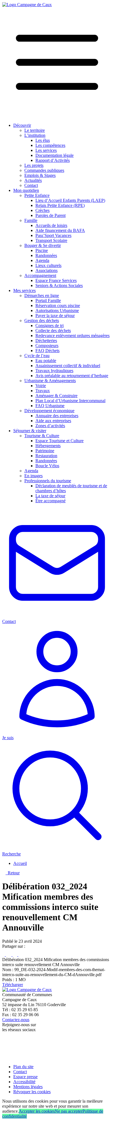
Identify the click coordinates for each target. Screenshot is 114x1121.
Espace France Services (56, 280)
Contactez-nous (15, 1019)
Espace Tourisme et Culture (59, 440)
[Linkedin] (15, 954)
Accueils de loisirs (51, 225)
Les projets (33, 165)
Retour (13, 872)
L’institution (34, 135)
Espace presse (25, 1076)
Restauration (46, 455)
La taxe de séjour (50, 495)
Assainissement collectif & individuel (67, 365)
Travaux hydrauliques (54, 370)
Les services (46, 150)
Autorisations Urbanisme (57, 310)
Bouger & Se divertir (42, 245)
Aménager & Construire (56, 395)
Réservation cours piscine (57, 305)
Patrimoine (44, 450)
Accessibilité (24, 1081)
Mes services (24, 290)
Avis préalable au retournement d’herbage (71, 375)
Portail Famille (48, 300)
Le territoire (34, 130)
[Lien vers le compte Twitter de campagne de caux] (5, 1044)
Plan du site (23, 1066)
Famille (30, 220)
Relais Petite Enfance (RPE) (60, 205)
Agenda (42, 260)
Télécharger (12, 984)
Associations (46, 270)
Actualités (33, 180)
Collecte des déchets (53, 330)
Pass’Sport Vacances (53, 235)
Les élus (42, 140)
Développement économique (49, 410)
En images (33, 475)
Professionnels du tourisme (47, 480)
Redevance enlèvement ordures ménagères (72, 335)
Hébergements (48, 445)
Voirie (40, 385)
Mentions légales (28, 1086)
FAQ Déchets (47, 350)
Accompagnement (40, 275)
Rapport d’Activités (52, 160)
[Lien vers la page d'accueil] (27, 4)
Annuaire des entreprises (56, 415)
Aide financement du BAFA (60, 230)
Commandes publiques (44, 170)
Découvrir (22, 125)
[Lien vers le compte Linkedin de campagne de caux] (4, 1057)
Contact (31, 185)
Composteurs (46, 345)
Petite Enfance (37, 195)
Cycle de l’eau (37, 355)
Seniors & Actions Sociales (59, 285)
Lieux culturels (48, 265)
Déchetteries (46, 340)
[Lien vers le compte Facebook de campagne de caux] (3, 1039)
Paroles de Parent (50, 215)
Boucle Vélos (47, 465)
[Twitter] (9, 954)
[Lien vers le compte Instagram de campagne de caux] (5, 1051)
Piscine (41, 250)
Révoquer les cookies (32, 1091)
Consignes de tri (49, 325)
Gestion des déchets (41, 320)
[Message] (23, 954)
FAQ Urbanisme (49, 405)
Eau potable (45, 360)
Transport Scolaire (51, 240)
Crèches (42, 210)
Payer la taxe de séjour (55, 315)
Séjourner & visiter (29, 430)
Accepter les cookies (37, 1111)
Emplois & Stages (40, 175)
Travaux (42, 390)
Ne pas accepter (68, 1111)
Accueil (20, 863)
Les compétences (50, 145)
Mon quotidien (26, 190)
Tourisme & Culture (41, 435)
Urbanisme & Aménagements (50, 380)
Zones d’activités (50, 425)
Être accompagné (50, 500)
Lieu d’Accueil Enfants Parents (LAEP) (70, 200)
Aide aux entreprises (53, 420)
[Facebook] (4, 954)
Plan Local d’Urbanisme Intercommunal (70, 400)
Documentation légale (54, 155)
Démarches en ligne (41, 295)
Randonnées (46, 255)
